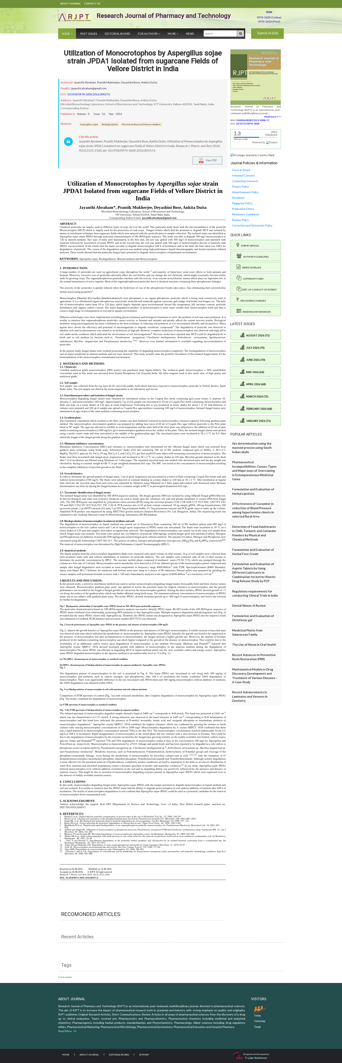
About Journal (70, 3)
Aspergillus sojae (89, 124)
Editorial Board (117, 33)
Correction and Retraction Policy (252, 225)
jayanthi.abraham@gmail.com (88, 88)
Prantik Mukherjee (108, 82)
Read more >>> (272, 116)
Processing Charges (252, 300)
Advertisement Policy (245, 192)
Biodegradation (110, 124)
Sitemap (144, 1054)
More (172, 33)
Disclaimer (238, 197)
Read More (65, 1031)
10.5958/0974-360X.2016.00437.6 (88, 94)
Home (66, 33)
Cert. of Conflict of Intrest (259, 289)
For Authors (148, 33)
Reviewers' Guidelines (245, 214)
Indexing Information (256, 311)
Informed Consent (243, 175)
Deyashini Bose (130, 82)
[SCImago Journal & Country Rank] (252, 155)
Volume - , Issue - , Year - (99, 114)
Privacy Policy (240, 186)
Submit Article (267, 33)
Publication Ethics (243, 208)
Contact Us (92, 3)
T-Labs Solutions (256, 1057)
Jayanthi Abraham (85, 82)
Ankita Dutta (149, 82)
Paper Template (251, 267)
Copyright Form (252, 278)
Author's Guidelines (255, 256)
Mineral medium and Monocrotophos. (141, 124)
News (190, 33)
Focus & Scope (241, 170)
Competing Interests (245, 181)
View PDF (210, 160)
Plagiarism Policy (242, 203)
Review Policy (240, 220)
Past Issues (88, 33)
